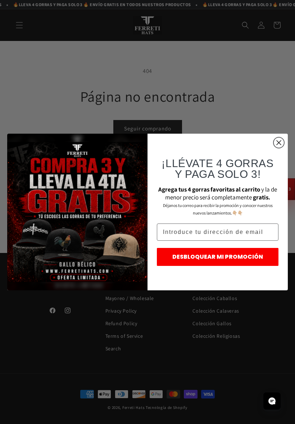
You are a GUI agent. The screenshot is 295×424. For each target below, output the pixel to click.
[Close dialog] (278, 142)
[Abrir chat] (272, 401)
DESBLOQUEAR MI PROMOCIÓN (217, 257)
